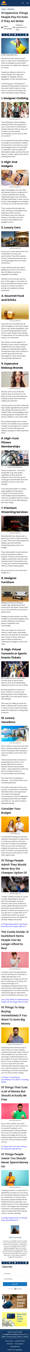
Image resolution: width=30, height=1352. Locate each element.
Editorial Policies (20, 1341)
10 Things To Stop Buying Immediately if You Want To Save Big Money (14, 1079)
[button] (22, 3)
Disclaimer (10, 1344)
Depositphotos (15, 1346)
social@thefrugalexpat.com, (13, 1334)
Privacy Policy (9, 1341)
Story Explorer (19, 1344)
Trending (10, 9)
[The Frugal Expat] (4, 3)
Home (3, 9)
